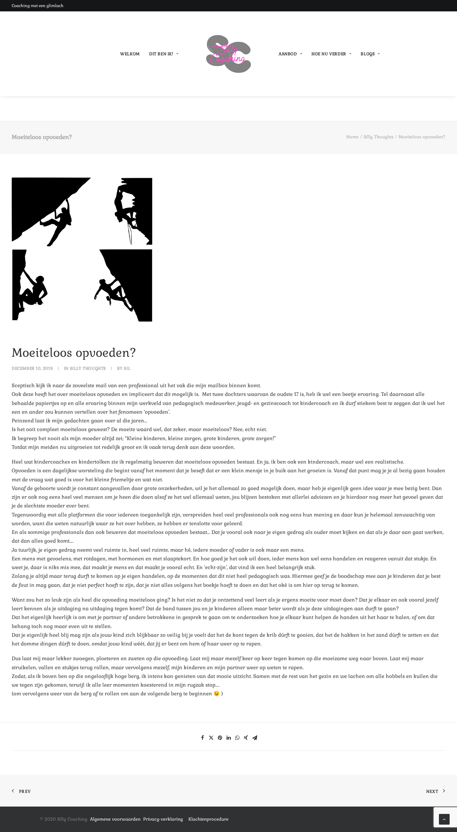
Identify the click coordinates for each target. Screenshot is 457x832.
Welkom (130, 54)
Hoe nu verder (328, 54)
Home (352, 137)
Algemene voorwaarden (115, 819)
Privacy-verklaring (165, 819)
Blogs (368, 54)
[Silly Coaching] (228, 53)
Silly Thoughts (378, 137)
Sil (127, 368)
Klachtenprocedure (208, 819)
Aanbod (288, 54)
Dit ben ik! (161, 54)
